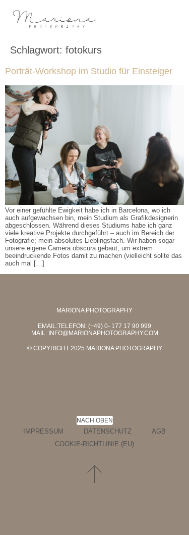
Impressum (43, 431)
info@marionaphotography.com (103, 333)
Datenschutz (108, 431)
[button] (171, 19)
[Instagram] (117, 370)
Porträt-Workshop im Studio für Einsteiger (88, 71)
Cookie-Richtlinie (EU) (94, 444)
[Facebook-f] (72, 370)
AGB (159, 431)
